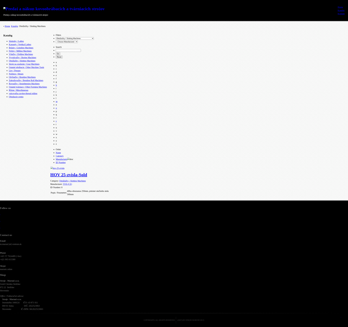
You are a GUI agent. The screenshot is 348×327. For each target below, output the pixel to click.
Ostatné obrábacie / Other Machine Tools (26, 67)
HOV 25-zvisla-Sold (68, 174)
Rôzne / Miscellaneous (18, 90)
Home (7, 26)
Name (58, 153)
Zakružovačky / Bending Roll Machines (26, 80)
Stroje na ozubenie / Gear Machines (24, 64)
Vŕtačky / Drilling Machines (21, 54)
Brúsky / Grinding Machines (21, 48)
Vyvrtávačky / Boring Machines (22, 57)
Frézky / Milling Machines (20, 51)
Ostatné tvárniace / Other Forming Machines (28, 87)
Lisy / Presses (15, 70)
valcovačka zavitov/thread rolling (23, 93)
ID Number (61, 162)
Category (60, 156)
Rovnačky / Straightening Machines (24, 83)
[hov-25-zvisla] (57, 168)
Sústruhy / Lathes (16, 41)
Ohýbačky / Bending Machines (22, 77)
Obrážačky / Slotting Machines (22, 61)
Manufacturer (61, 159)
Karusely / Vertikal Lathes (20, 44)
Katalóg (14, 26)
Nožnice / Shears (16, 74)
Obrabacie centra (16, 97)
